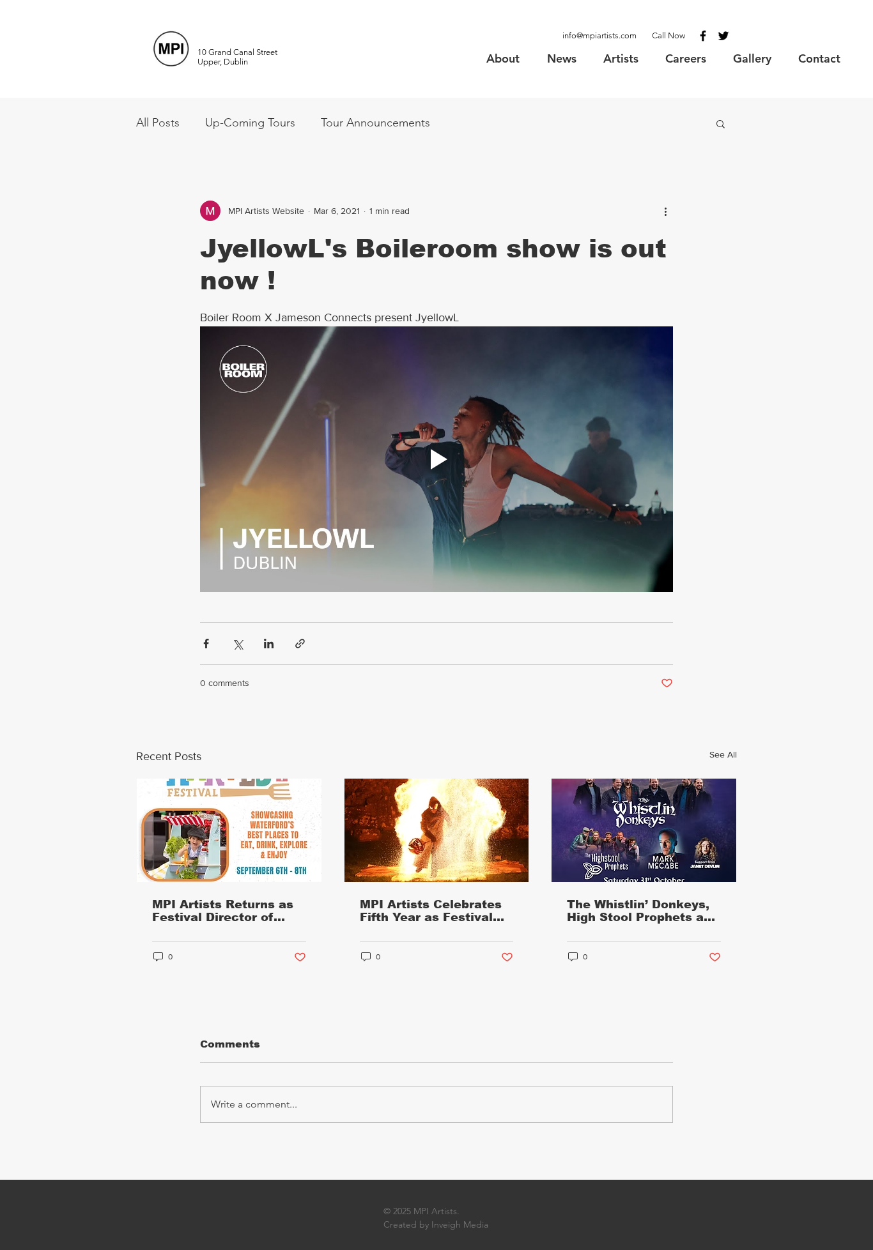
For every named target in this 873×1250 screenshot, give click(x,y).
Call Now (668, 35)
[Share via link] (300, 643)
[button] (721, 123)
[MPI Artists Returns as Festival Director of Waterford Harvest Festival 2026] (229, 830)
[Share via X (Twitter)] (237, 643)
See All (723, 754)
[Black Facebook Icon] (703, 36)
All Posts (158, 123)
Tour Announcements (375, 123)
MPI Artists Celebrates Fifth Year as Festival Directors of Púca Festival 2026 (431, 911)
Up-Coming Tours (250, 123)
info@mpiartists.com (599, 35)
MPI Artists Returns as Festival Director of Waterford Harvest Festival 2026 (222, 911)
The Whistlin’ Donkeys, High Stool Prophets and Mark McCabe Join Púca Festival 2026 (643, 911)
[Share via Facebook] (206, 643)
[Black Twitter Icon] (723, 36)
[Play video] (436, 459)
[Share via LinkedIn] (269, 643)
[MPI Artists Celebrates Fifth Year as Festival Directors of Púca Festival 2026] (436, 830)
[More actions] (665, 210)
